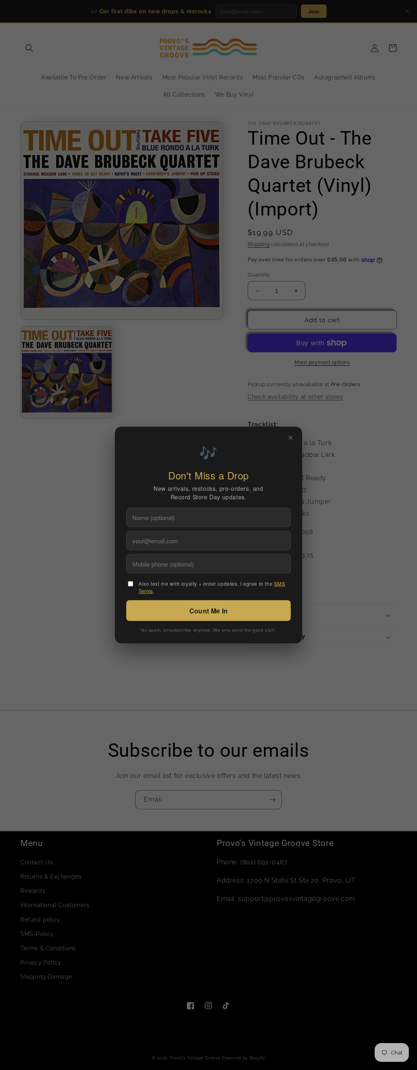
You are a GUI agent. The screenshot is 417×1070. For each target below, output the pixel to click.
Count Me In (208, 610)
